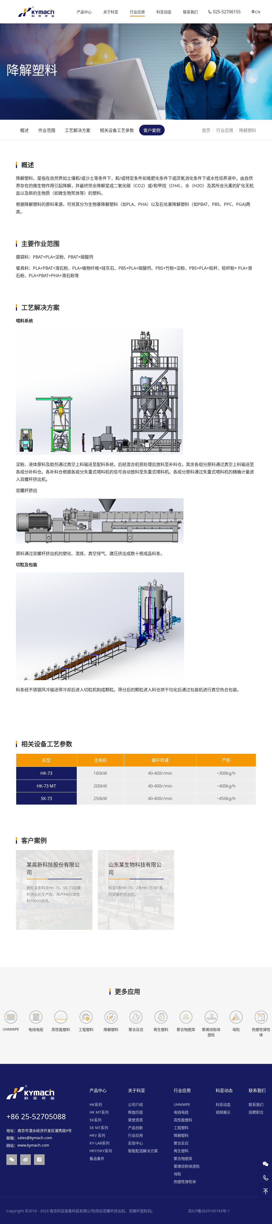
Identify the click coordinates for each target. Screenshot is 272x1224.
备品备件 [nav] (97, 1158)
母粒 (236, 1029)
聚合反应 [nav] (181, 1143)
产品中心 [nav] (84, 11)
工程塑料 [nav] (181, 1127)
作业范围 (46, 130)
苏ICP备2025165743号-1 (209, 1210)
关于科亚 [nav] (110, 11)
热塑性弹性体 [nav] (185, 1181)
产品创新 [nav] (135, 1127)
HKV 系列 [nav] (97, 1135)
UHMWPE (11, 1029)
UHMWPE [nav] (182, 1104)
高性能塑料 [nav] (183, 1119)
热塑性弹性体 (261, 1032)
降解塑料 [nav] (181, 1135)
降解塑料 (111, 1029)
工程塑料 (86, 1029)
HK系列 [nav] (96, 1104)
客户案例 (151, 130)
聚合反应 (136, 1029)
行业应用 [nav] (137, 11)
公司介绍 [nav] (135, 1104)
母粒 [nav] (177, 1173)
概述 (24, 130)
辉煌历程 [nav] (135, 1112)
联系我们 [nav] (190, 11)
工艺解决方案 (77, 130)
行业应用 (224, 130)
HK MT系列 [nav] (99, 1112)
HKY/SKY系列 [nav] (101, 1150)
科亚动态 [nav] (163, 11)
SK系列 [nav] (95, 1119)
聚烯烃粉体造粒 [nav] (187, 1166)
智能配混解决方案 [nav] (143, 1150)
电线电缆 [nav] (181, 1112)
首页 (206, 130)
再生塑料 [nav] (181, 1150)
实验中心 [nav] (135, 1143)
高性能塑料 (61, 1029)
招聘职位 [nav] (256, 1112)
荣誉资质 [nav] (135, 1119)
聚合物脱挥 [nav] (183, 1158)
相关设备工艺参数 (117, 130)
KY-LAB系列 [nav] (99, 1143)
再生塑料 (161, 1029)
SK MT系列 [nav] (99, 1127)
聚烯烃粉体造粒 (211, 1032)
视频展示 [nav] (223, 1112)
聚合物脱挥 (186, 1029)
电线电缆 (35, 1029)
